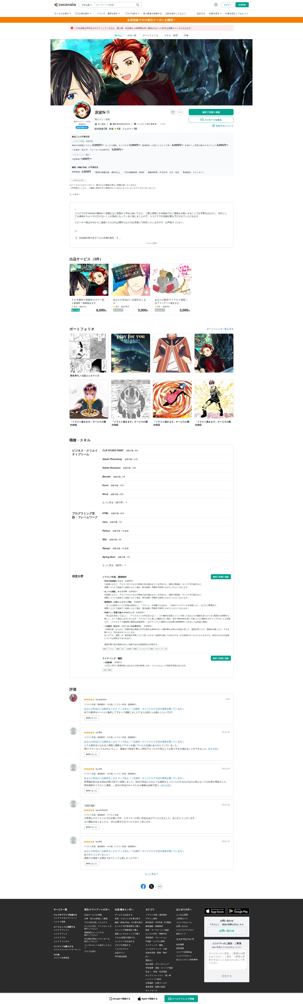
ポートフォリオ (150, 35)
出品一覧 (132, 35)
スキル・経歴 (171, 35)
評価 (186, 35)
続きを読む (213, 748)
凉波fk (100, 112)
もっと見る (152, 243)
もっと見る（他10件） (113, 502)
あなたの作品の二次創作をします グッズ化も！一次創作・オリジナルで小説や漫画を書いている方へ (134, 708)
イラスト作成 (112, 814)
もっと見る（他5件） (113, 565)
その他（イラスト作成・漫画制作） (122, 704)
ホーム (118, 35)
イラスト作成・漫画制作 (94, 704)
